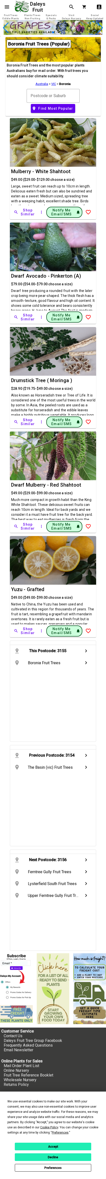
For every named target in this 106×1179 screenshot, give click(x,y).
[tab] (11, 17)
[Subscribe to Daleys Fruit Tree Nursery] (16, 977)
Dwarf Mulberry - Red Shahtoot (46, 485)
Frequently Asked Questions (28, 1045)
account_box (99, 7)
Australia (41, 84)
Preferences (53, 1168)
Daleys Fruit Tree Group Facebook (33, 1040)
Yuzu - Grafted (28, 589)
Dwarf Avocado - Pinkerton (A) (46, 276)
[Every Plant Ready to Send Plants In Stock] (53, 988)
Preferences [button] (60, 1132)
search (71, 7)
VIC (53, 84)
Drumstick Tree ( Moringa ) (41, 380)
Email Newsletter (18, 1050)
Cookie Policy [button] (49, 1127)
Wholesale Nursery (20, 1079)
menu (7, 7)
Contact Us (13, 1036)
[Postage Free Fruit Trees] (16, 1014)
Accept (53, 1146)
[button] (45, 32)
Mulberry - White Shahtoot (41, 171)
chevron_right (86, 651)
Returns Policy (16, 1084)
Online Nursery (16, 1070)
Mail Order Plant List (21, 1065)
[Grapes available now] (53, 33)
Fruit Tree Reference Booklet (28, 1075)
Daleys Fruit (38, 7)
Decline (53, 1157)
